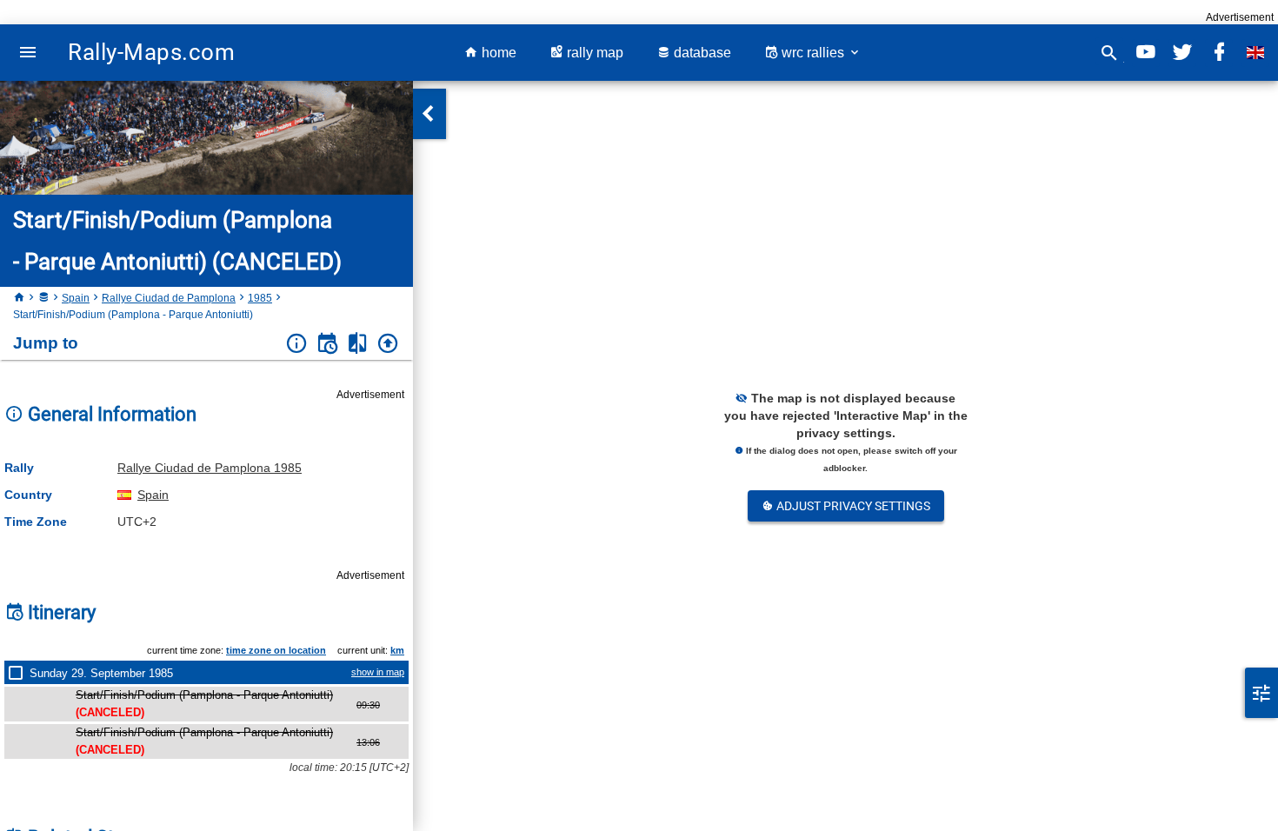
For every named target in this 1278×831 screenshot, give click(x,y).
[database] (43, 298)
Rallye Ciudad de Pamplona (169, 298)
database (700, 52)
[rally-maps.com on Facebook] (1219, 52)
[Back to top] (388, 344)
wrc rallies (813, 52)
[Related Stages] (358, 344)
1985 (260, 298)
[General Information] (297, 344)
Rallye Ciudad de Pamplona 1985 (209, 468)
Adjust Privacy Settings (852, 506)
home (497, 52)
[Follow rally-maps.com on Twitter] (1182, 52)
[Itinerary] (327, 344)
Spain (76, 298)
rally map (593, 52)
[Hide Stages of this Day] (19, 672)
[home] (19, 298)
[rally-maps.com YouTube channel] (1146, 52)
